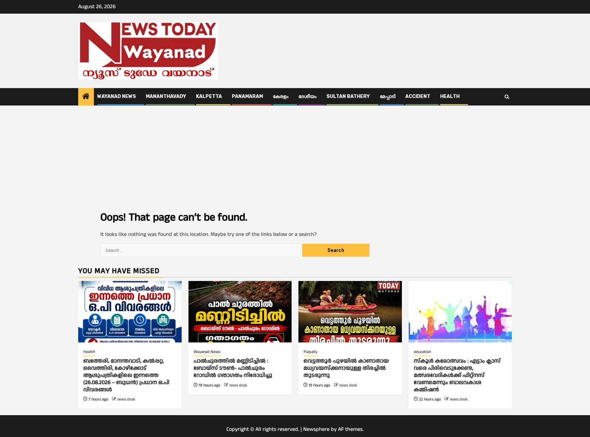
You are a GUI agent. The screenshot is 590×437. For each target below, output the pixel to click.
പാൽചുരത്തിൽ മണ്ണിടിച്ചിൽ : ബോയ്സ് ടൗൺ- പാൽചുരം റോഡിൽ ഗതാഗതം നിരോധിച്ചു (233, 368)
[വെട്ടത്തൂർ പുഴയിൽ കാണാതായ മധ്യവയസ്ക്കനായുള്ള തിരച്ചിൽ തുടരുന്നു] (350, 311)
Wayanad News (116, 96)
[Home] (86, 97)
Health (450, 96)
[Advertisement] (295, 157)
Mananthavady (166, 96)
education (422, 352)
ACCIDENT (417, 96)
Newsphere (316, 429)
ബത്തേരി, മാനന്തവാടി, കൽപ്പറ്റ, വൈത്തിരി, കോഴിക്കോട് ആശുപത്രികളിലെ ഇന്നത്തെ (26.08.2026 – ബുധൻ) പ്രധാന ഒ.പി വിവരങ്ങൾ (126, 375)
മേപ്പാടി (387, 96)
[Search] (507, 97)
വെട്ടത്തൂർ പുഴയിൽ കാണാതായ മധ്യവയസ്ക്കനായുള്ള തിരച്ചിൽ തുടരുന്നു (346, 368)
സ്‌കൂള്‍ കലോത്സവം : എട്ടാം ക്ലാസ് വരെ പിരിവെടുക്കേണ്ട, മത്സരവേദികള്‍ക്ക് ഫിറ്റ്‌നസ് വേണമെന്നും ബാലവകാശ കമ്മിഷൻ (457, 375)
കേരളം (281, 96)
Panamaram (247, 96)
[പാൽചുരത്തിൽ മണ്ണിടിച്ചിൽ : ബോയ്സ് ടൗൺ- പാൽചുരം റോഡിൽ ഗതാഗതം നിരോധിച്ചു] (240, 311)
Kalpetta (209, 96)
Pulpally (311, 352)
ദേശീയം (307, 96)
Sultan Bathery (348, 96)
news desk (126, 399)
